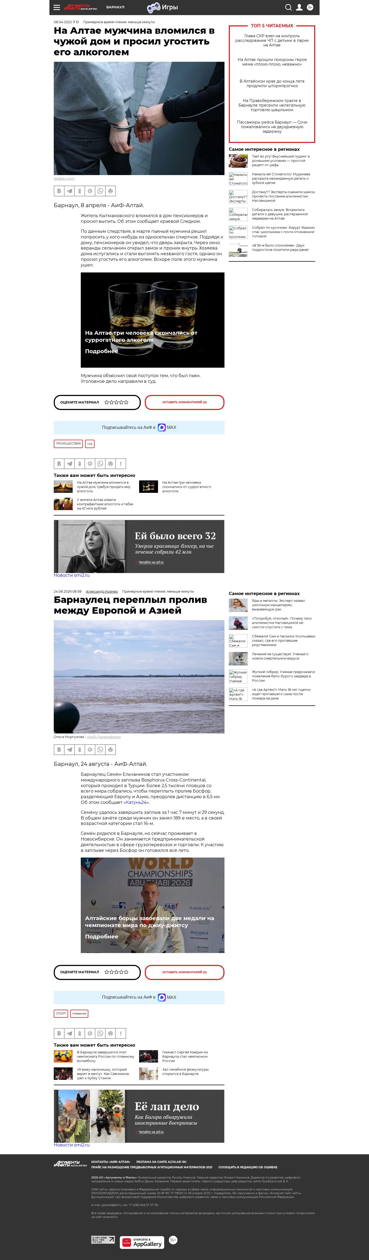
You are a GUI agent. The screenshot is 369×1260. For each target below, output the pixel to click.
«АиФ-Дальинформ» (104, 737)
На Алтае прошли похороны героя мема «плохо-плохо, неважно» (272, 62)
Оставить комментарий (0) (184, 402)
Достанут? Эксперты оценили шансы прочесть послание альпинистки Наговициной (283, 196)
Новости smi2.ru (72, 575)
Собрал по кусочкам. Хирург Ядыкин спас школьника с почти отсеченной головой (283, 232)
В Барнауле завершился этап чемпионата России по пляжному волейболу (105, 1056)
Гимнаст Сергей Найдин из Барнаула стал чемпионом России (185, 1056)
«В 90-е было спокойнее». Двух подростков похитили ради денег (280, 247)
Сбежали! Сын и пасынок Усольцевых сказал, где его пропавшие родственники (283, 640)
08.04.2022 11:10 (66, 22)
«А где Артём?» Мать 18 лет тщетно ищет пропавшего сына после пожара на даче (281, 694)
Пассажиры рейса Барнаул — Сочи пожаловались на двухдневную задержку (272, 127)
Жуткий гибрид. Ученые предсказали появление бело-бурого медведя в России (283, 676)
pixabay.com (64, 178)
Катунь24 (136, 802)
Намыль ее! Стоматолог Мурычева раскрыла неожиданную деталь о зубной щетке (281, 178)
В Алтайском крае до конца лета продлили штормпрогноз (272, 83)
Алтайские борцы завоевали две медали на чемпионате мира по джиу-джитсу (149, 921)
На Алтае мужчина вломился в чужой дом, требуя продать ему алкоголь (103, 486)
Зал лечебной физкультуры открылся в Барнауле (185, 1071)
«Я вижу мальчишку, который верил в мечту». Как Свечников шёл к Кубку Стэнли (103, 1073)
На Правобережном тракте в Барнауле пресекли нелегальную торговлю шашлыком (272, 105)
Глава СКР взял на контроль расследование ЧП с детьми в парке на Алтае (272, 40)
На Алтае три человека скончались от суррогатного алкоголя (141, 336)
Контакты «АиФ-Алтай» (110, 1162)
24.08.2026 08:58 (68, 591)
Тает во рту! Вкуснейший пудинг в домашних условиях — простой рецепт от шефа (281, 160)
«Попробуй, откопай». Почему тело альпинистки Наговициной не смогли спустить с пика (282, 622)
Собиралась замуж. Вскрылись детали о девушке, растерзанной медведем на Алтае (280, 214)
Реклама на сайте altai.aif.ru (161, 1162)
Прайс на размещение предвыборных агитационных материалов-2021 (151, 1167)
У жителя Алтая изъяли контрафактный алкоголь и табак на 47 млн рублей (105, 504)
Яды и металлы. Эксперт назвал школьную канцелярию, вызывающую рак (278, 605)
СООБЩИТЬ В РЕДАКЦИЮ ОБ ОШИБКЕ (248, 1167)
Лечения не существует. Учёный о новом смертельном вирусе (280, 656)
